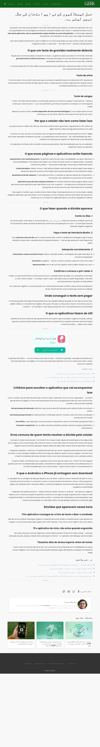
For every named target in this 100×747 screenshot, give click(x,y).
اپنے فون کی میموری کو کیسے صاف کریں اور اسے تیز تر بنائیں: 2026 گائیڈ (51, 644)
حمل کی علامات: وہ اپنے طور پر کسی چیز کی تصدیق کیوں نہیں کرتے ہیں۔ (65, 565)
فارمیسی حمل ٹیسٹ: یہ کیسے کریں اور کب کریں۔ (74, 373)
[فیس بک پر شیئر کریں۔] (78, 591)
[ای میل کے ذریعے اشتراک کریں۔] (69, 591)
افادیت (37, 4)
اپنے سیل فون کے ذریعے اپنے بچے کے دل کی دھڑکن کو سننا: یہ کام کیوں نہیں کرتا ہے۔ (59, 576)
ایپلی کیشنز (56, 4)
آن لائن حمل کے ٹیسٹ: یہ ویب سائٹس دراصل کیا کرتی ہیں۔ (70, 568)
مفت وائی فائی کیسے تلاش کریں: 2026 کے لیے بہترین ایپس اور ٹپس (79, 644)
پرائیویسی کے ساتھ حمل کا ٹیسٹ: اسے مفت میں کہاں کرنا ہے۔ (68, 377)
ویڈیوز (11, 4)
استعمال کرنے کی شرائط (57, 663)
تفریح (28, 4)
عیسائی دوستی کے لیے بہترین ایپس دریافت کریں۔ (21, 643)
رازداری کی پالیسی (40, 663)
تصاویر (45, 4)
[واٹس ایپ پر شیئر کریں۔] (74, 591)
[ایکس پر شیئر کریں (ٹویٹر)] (64, 591)
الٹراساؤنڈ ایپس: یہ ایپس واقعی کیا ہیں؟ (75, 572)
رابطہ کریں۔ (72, 663)
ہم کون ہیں (27, 663)
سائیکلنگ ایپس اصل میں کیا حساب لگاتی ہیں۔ (74, 381)
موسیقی (20, 4)
